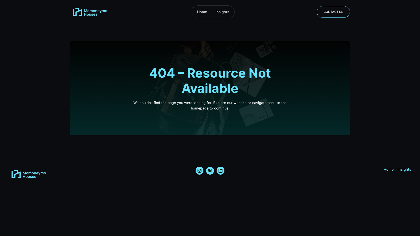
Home (202, 12)
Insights (222, 12)
